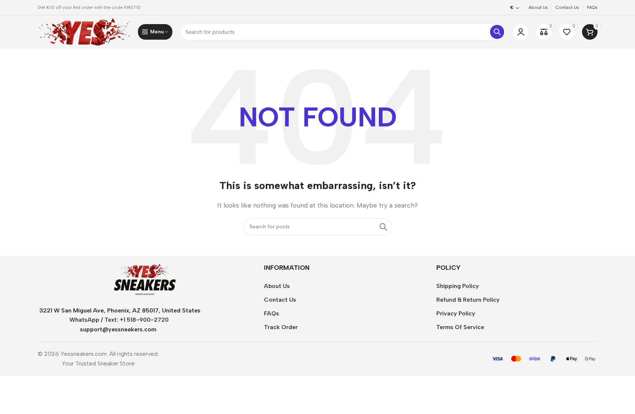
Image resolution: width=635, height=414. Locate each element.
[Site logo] (84, 31)
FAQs (271, 313)
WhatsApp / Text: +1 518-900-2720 (119, 319)
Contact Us (280, 299)
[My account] (520, 31)
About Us (277, 285)
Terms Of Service (460, 327)
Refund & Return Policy (468, 299)
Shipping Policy (457, 285)
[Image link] (144, 279)
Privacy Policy (455, 313)
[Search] (497, 32)
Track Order (281, 327)
